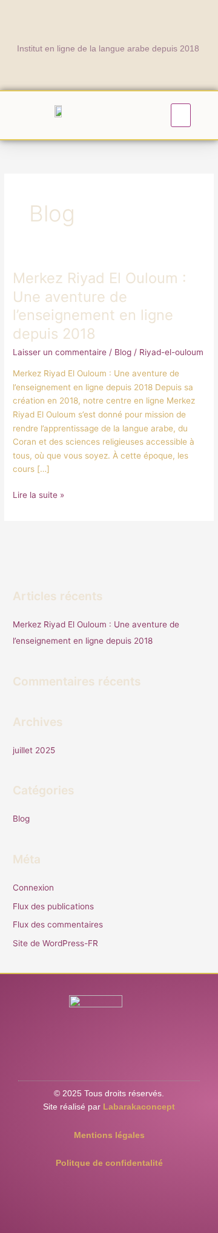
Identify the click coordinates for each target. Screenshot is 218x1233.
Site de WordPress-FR (55, 943)
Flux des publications (53, 906)
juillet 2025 (34, 750)
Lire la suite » (38, 494)
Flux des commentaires (58, 924)
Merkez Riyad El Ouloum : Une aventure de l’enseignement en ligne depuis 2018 (100, 305)
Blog (122, 352)
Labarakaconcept (139, 1106)
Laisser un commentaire (60, 352)
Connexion (33, 887)
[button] (181, 115)
